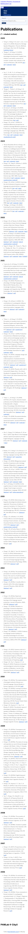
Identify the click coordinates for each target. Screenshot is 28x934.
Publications (7, 15)
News (5, 13)
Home (5, 11)
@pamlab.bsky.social (13, 932)
